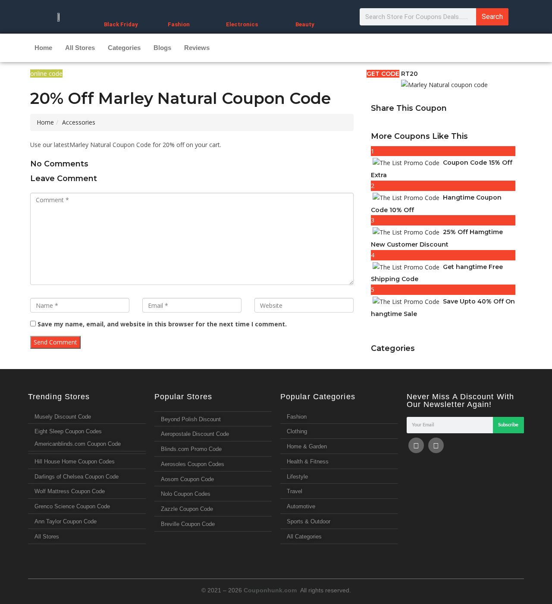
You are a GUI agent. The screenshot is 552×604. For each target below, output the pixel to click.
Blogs (162, 47)
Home (43, 47)
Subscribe (508, 424)
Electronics (242, 24)
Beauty (304, 24)
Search (492, 17)
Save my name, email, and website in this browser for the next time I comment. (162, 324)
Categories (124, 47)
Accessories (78, 122)
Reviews (197, 47)
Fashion (179, 24)
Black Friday (121, 24)
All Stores (80, 47)
